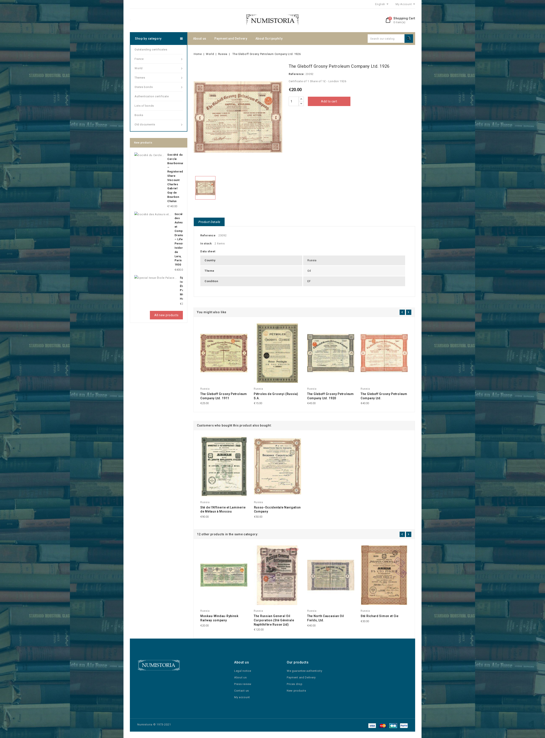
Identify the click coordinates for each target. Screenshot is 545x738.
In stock (206, 243)
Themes (140, 77)
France (139, 58)
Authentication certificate (152, 96)
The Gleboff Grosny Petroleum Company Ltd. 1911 (223, 396)
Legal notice (242, 670)
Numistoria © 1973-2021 (154, 724)
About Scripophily (269, 38)
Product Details (209, 222)
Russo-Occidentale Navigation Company (277, 509)
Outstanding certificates (151, 49)
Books (139, 115)
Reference (207, 235)
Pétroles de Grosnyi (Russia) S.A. (276, 396)
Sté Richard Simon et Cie (380, 616)
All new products (166, 315)
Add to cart (329, 101)
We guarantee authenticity (304, 670)
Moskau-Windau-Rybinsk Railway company (219, 618)
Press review (242, 684)
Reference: (297, 74)
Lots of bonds (144, 105)
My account (242, 697)
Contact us (241, 690)
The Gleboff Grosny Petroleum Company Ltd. (384, 396)
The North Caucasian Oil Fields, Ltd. (325, 618)
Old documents (145, 124)
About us (200, 38)
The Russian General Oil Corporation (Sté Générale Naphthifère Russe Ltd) (274, 620)
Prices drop (295, 684)
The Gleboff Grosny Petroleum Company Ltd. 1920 (330, 396)
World (139, 68)
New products (296, 690)
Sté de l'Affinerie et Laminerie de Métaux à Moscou (223, 509)
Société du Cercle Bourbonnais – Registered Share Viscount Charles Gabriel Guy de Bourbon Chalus (176, 178)
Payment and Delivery (230, 38)
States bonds (144, 87)
